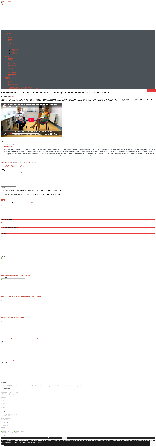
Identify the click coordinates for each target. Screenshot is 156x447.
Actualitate (10, 36)
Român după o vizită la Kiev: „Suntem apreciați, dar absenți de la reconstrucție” (21, 338)
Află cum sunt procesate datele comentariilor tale (45, 203)
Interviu (10, 39)
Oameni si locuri (15, 55)
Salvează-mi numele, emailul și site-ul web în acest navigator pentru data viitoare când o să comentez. (32, 190)
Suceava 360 (11, 69)
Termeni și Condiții (5, 418)
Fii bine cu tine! (15, 49)
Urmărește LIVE (151, 90)
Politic (9, 40)
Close (2, 445)
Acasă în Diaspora (12, 61)
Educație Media (8, 81)
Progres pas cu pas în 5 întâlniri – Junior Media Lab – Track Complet (23, 88)
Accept (64, 437)
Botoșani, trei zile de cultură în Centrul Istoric (12, 317)
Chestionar (7, 78)
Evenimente (11, 37)
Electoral (10, 42)
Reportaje (10, 46)
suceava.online (4, 425)
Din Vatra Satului (12, 74)
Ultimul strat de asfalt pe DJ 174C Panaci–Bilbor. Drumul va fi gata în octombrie (21, 296)
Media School (8, 85)
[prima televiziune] (6, 1)
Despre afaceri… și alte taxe (18, 47)
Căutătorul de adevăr (13, 84)
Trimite (3, 200)
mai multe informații (56, 437)
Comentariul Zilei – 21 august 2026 (9, 254)
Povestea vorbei (11, 66)
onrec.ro (3, 427)
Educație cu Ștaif (12, 71)
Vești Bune (14, 52)
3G (9, 75)
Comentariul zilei (12, 44)
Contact (6, 80)
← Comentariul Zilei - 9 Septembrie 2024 (13, 165)
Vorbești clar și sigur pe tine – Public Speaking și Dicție (20, 87)
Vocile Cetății (11, 59)
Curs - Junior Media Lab (7, 415)
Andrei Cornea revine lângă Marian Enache (11, 360)
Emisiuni (7, 56)
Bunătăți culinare (15, 50)
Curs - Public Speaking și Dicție (9, 414)
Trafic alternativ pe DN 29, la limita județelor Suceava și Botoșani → (19, 166)
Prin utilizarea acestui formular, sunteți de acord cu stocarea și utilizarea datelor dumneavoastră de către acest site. (32, 195)
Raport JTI (3, 407)
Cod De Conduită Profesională (8, 406)
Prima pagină (8, 33)
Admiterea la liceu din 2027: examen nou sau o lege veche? (16, 275)
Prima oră (10, 58)
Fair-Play (10, 62)
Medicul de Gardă (12, 72)
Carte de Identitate (12, 65)
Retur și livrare (4, 419)
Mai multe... (85, 386)
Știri (6, 34)
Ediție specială (11, 63)
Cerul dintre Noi (11, 68)
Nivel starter (11, 82)
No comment (14, 53)
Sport (9, 43)
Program (7, 77)
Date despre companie (6, 404)
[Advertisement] (78, 17)
